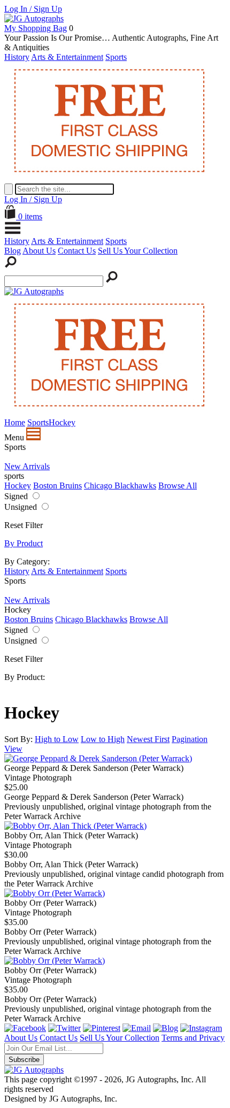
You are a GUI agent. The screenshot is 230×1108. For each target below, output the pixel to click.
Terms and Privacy (193, 1037)
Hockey (17, 485)
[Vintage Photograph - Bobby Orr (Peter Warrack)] (54, 893)
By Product (23, 543)
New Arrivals (27, 466)
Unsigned (20, 506)
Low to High (103, 739)
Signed (16, 496)
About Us (39, 250)
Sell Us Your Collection (138, 250)
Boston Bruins (57, 485)
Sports (116, 57)
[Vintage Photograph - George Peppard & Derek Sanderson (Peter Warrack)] (98, 758)
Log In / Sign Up (33, 8)
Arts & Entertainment (67, 57)
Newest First (148, 739)
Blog (12, 250)
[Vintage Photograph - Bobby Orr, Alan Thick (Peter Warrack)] (75, 825)
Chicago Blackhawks (120, 485)
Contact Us (77, 250)
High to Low (57, 739)
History (16, 57)
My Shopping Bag (35, 28)
